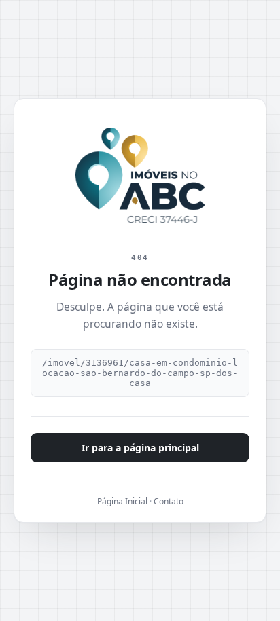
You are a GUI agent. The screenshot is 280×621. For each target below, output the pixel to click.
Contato (168, 501)
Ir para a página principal (140, 447)
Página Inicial (122, 501)
